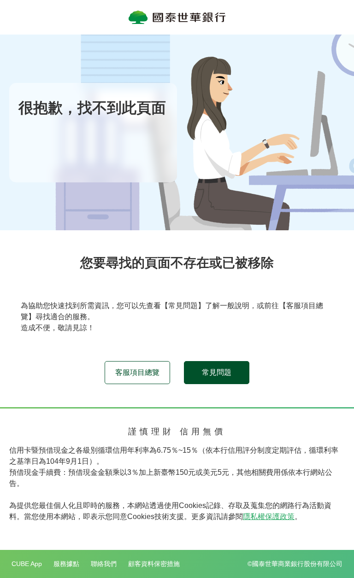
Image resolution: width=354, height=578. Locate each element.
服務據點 (66, 563)
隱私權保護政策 (269, 516)
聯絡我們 (104, 563)
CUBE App (27, 563)
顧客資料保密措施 (154, 563)
